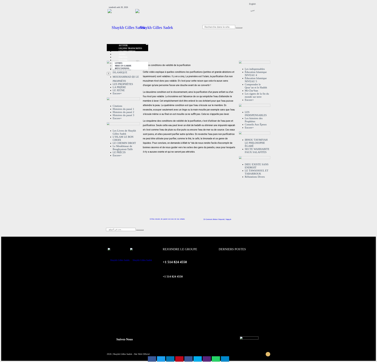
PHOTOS (123, 57)
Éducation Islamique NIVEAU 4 (256, 74)
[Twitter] (266, 6)
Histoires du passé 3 (123, 115)
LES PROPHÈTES (123, 84)
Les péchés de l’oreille (231, 301)
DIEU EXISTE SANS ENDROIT (256, 166)
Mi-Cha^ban (251, 90)
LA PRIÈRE (119, 87)
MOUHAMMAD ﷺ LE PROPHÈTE (126, 78)
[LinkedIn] (269, 6)
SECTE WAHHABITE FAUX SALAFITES (257, 151)
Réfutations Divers (255, 176)
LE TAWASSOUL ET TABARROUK (256, 172)
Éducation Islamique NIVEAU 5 (256, 80)
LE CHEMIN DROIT (124, 143)
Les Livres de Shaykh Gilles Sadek (124, 132)
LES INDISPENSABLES (256, 114)
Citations (117, 105)
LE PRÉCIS (119, 152)
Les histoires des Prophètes (254, 120)
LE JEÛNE (119, 90)
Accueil (123, 45)
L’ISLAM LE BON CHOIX (123, 138)
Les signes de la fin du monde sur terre (257, 95)
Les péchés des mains (231, 293)
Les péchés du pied (229, 276)
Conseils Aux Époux (256, 124)
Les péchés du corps (230, 267)
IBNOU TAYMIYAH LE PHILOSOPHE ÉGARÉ (256, 142)
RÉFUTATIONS (122, 68)
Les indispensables (255, 68)
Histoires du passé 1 (123, 109)
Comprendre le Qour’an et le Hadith (256, 86)
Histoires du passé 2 (123, 112)
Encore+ (117, 93)
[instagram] (267, 6)
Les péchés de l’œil (229, 318)
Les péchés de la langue (232, 310)
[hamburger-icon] (147, 44)
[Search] (239, 27)
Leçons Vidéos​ (127, 51)
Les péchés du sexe (229, 284)
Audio (122, 54)
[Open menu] (137, 60)
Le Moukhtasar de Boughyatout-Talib (123, 148)
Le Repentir (225, 259)
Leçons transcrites (130, 48)
